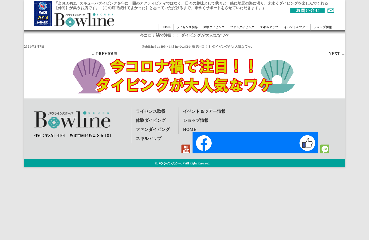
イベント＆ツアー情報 (204, 111)
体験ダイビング (213, 27)
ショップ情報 (323, 27)
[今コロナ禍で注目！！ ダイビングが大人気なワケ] (184, 76)
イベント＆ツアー (296, 27)
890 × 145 (167, 46)
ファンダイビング (242, 27)
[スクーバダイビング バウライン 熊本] (84, 25)
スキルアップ (269, 27)
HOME (166, 27)
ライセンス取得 (187, 27)
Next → (337, 53)
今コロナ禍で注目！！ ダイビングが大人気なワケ (214, 46)
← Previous (104, 53)
